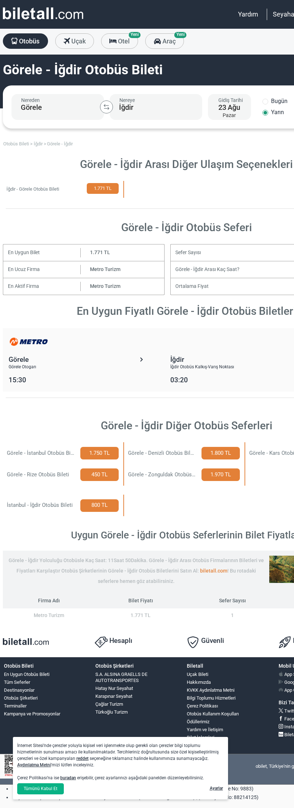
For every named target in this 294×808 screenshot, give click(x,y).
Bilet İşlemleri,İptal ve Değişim (203, 740)
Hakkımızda (199, 682)
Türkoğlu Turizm (111, 712)
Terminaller (15, 706)
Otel (127, 39)
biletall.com (213, 571)
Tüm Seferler (17, 682)
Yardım (248, 14)
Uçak (78, 41)
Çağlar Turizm (109, 704)
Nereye (127, 100)
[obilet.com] (43, 20)
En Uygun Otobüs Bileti (26, 674)
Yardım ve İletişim (205, 729)
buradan (68, 777)
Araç (172, 39)
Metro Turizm (105, 269)
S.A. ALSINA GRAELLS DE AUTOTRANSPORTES (121, 677)
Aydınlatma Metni (34, 764)
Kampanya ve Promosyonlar (32, 713)
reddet (82, 758)
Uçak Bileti (197, 674)
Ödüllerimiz (198, 721)
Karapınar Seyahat (113, 696)
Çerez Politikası (202, 706)
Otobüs (28, 41)
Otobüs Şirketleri (21, 698)
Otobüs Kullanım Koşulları (213, 713)
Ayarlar (216, 788)
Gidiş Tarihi (230, 100)
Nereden (30, 100)
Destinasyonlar (19, 690)
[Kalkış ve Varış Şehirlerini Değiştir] (106, 107)
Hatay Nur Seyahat (114, 688)
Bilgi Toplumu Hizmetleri (211, 698)
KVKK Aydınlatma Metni (210, 690)
